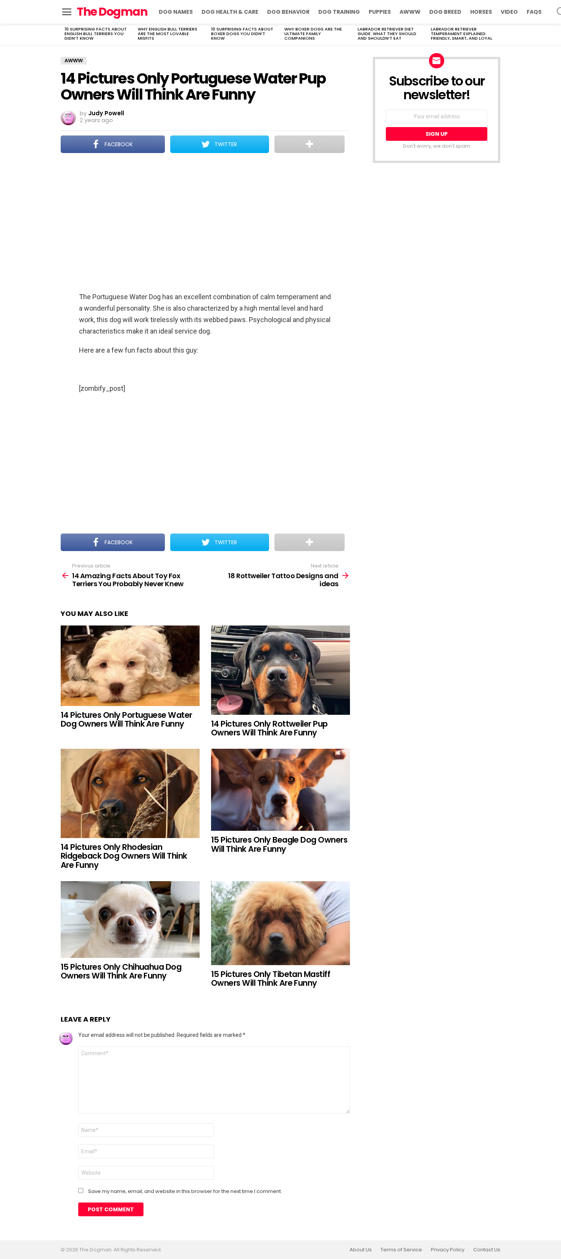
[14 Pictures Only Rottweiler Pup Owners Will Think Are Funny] (280, 670)
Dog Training (339, 12)
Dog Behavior (288, 12)
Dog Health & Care (230, 12)
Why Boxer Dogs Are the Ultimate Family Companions (313, 33)
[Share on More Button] (309, 144)
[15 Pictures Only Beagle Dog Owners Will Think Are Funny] (280, 790)
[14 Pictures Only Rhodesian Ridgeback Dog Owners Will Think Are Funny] (130, 793)
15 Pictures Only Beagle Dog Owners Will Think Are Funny (279, 844)
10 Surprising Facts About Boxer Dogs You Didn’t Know (242, 33)
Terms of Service (401, 1250)
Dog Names (176, 12)
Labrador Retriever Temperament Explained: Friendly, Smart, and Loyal (461, 33)
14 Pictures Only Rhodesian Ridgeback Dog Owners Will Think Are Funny (124, 855)
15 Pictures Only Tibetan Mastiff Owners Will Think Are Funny (270, 979)
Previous (64, 34)
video (509, 12)
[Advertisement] (205, 223)
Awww (410, 12)
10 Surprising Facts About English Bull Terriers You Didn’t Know (95, 33)
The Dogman (112, 11)
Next (496, 34)
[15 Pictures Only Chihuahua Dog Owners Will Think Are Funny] (130, 919)
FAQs (534, 12)
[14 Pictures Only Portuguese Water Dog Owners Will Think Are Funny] (130, 665)
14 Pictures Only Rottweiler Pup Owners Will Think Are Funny (269, 728)
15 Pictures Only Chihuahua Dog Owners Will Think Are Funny (121, 971)
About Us (361, 1250)
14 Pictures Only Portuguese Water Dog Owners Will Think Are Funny (126, 719)
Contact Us (486, 1250)
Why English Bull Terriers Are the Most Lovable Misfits (167, 33)
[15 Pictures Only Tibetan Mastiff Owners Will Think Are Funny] (280, 923)
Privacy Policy (447, 1250)
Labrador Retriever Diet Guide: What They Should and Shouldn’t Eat (387, 33)
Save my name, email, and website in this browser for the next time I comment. (185, 1191)
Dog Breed (445, 12)
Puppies (380, 12)
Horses (481, 12)
